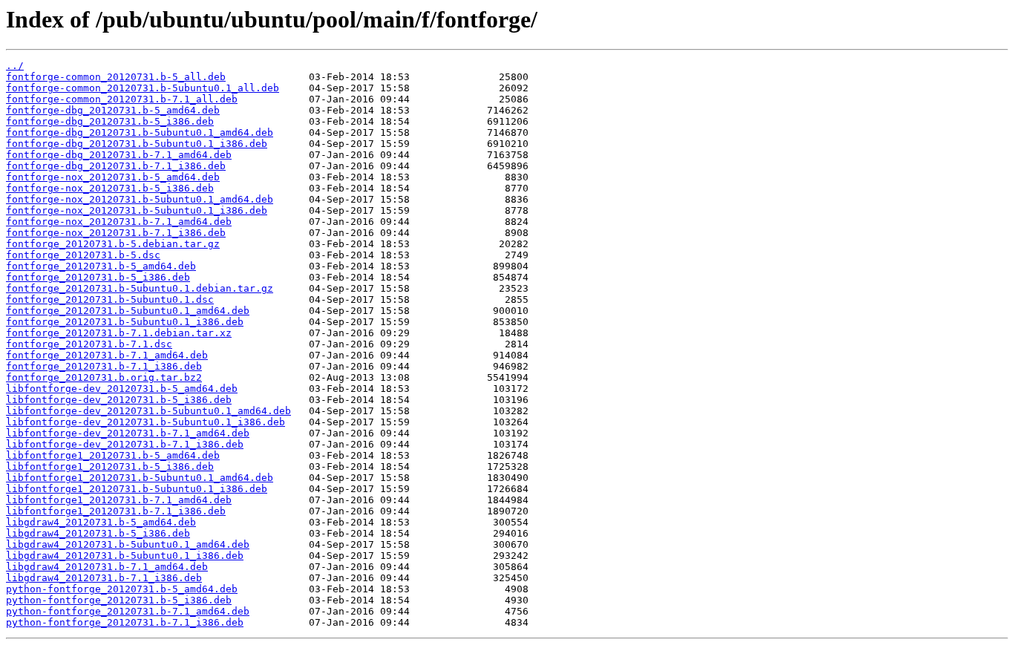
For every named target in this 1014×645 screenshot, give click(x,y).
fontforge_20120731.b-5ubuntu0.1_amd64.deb (127, 310)
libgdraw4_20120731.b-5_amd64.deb (101, 522)
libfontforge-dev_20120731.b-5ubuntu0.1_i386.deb (145, 422)
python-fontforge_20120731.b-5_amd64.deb (122, 589)
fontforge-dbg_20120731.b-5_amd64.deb (113, 110)
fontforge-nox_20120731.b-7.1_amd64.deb (119, 221)
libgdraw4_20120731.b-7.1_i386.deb (104, 577)
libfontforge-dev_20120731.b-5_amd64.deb (122, 388)
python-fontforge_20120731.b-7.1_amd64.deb (127, 611)
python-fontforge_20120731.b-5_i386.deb (119, 600)
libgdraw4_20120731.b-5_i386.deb (98, 533)
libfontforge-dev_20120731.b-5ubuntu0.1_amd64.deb (148, 410)
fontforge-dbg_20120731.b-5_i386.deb (110, 121)
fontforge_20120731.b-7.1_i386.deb (104, 366)
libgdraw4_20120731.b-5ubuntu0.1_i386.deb (124, 555)
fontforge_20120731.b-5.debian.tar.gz (113, 243)
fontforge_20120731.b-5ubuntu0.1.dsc (110, 299)
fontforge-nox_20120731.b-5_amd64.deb (113, 177)
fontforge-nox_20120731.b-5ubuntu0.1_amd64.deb (139, 199)
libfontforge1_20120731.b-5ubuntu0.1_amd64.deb (139, 477)
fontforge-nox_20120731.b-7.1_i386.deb (116, 232)
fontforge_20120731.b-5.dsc (83, 255)
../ (15, 65)
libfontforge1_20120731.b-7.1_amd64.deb (119, 499)
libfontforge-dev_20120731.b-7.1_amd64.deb (127, 433)
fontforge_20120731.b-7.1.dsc (89, 344)
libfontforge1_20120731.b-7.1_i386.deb (116, 511)
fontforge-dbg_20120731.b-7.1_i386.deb (116, 165)
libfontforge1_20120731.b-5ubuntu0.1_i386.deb (136, 488)
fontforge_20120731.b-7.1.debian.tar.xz (119, 332)
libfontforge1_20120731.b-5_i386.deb (110, 466)
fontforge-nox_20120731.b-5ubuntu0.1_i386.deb (136, 210)
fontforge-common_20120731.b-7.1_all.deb (122, 99)
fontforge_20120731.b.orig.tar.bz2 (104, 377)
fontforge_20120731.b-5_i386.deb (98, 277)
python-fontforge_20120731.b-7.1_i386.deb (124, 622)
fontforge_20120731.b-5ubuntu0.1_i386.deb (124, 321)
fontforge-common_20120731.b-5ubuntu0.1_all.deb (142, 88)
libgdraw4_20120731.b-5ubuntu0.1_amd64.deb (127, 544)
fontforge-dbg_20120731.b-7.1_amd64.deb (119, 154)
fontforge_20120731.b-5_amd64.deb (101, 266)
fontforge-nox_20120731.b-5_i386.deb (110, 188)
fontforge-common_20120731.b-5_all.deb (116, 76)
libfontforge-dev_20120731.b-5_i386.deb (119, 399)
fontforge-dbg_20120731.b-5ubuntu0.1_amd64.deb (139, 132)
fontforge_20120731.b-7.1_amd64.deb (107, 355)
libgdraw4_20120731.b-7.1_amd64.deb (107, 566)
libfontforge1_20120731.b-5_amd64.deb (113, 455)
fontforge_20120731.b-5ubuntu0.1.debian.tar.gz (139, 288)
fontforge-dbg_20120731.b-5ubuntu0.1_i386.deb (136, 143)
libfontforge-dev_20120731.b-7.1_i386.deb (124, 444)
